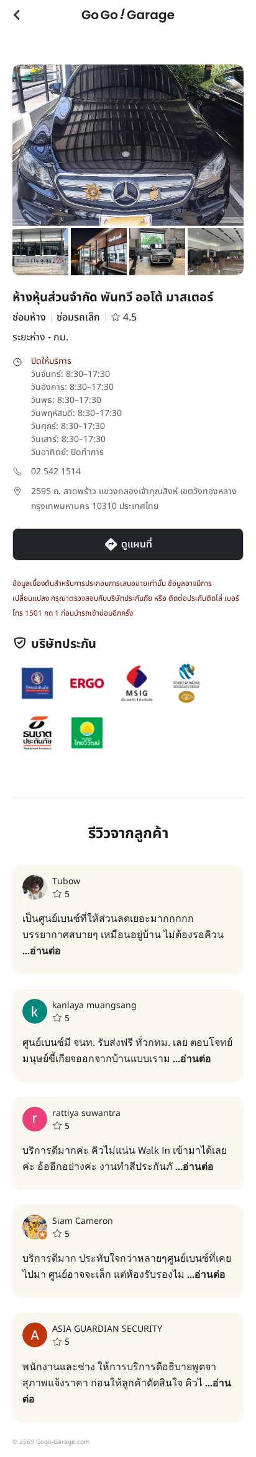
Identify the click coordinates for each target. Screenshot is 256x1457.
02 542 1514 (56, 471)
